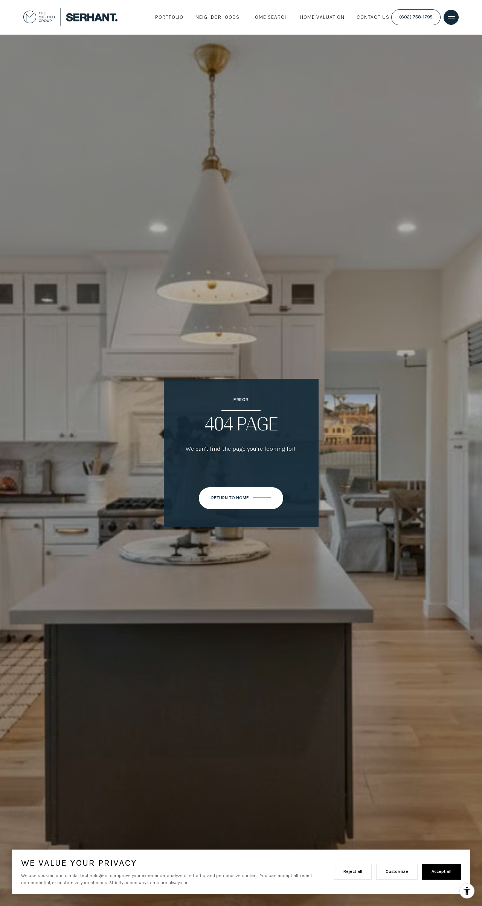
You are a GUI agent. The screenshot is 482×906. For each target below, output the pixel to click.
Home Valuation (322, 17)
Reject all (352, 871)
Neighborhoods (217, 17)
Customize (397, 871)
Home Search (270, 17)
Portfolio (169, 17)
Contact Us (373, 17)
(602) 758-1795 (416, 17)
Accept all (441, 871)
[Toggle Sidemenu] (451, 17)
